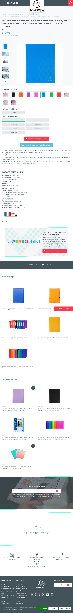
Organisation (5, 586)
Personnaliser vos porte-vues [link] (55, 251)
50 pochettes (38, 124)
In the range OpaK (8, 277)
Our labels (19, 592)
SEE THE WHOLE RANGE (63, 279)
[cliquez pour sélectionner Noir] (13, 95)
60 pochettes (13, 128)
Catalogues (5, 603)
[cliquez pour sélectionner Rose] (36, 95)
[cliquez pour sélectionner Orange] (21, 95)
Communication (21, 593)
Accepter (43, 608)
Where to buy (20, 586)
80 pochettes (38, 128)
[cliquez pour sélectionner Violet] (28, 95)
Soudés (37, 14)
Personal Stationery (7, 595)
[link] (3, 3)
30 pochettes (38, 120)
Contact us (19, 603)
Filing (3, 584)
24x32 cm (13, 112)
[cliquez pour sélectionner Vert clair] (51, 95)
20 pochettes (13, 120)
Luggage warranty (21, 597)
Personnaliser (65, 608)
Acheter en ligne (63, 309)
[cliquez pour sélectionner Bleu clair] (44, 95)
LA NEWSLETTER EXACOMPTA (36, 486)
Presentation (5, 590)
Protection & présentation (16, 14)
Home (4, 14)
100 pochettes (13, 132)
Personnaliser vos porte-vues (36, 139)
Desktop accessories (7, 588)
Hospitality (4, 597)
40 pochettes (13, 124)
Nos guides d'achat (22, 595)
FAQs (17, 601)
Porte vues (29, 14)
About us (19, 584)
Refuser (54, 608)
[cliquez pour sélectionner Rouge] (59, 95)
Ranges (3, 601)
